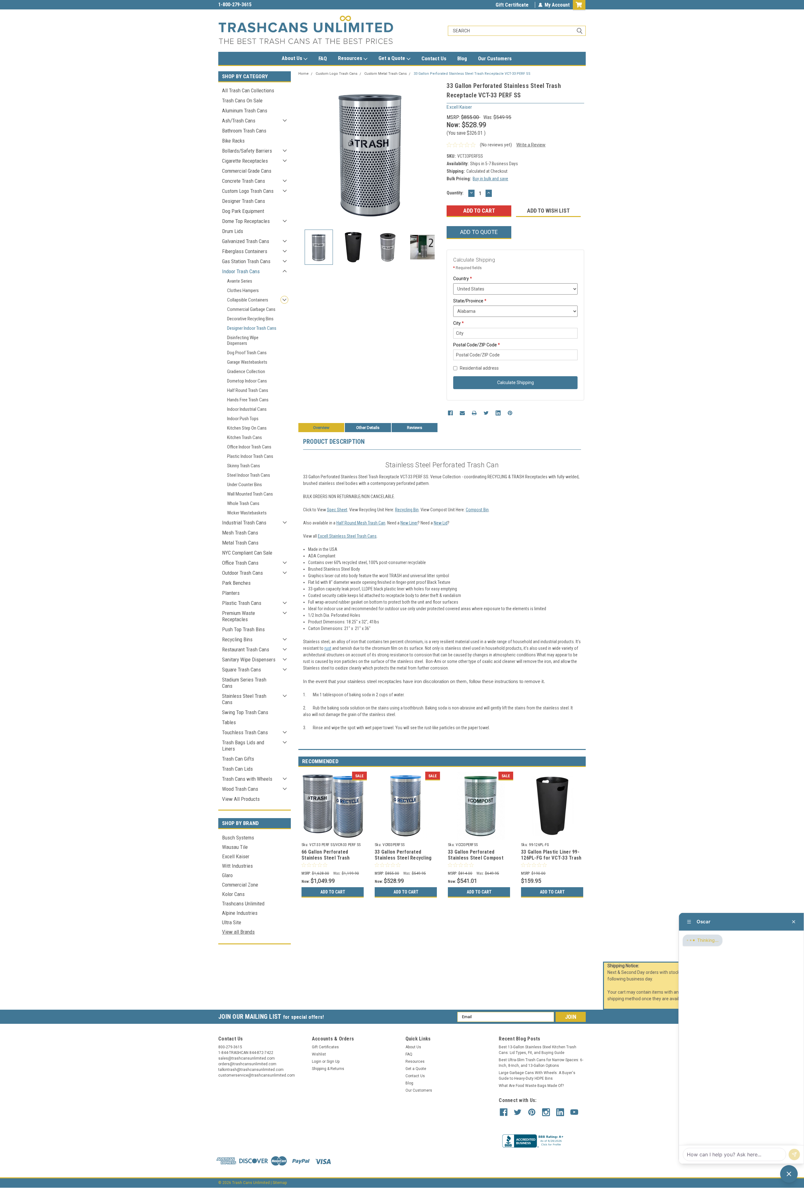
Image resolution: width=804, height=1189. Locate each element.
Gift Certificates (325, 1047)
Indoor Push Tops (242, 418)
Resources (350, 58)
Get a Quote (392, 58)
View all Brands (238, 932)
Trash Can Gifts (238, 759)
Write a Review (531, 144)
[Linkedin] (498, 412)
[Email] (462, 412)
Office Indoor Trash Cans (249, 447)
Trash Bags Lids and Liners (243, 745)
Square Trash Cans (241, 669)
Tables (229, 722)
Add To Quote (479, 232)
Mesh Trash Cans (240, 532)
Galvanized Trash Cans (245, 241)
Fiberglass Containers (244, 251)
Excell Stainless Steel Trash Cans (347, 536)
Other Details (367, 427)
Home (303, 74)
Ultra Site (231, 922)
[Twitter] (486, 412)
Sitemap (280, 1183)
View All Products (241, 799)
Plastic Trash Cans (241, 603)
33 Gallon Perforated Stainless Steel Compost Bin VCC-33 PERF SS (475, 858)
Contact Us (433, 58)
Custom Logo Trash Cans (248, 191)
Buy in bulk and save (490, 178)
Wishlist (319, 1054)
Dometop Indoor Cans (247, 381)
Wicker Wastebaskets (247, 513)
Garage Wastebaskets (247, 362)
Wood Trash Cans (240, 789)
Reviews (414, 427)
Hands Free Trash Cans (248, 400)
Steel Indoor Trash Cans (248, 475)
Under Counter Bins (244, 484)
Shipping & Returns (328, 1069)
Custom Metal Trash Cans (385, 74)
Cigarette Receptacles (245, 161)
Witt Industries (237, 866)
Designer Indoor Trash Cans (251, 328)
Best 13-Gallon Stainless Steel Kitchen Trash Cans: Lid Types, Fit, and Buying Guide (537, 1050)
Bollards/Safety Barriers (247, 151)
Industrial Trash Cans (244, 522)
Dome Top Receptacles (246, 221)
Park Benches (236, 583)
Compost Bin (477, 509)
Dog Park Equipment (243, 211)
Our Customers (495, 58)
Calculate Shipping (515, 382)
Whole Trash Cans (243, 503)
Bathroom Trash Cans (244, 131)
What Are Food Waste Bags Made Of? (531, 1085)
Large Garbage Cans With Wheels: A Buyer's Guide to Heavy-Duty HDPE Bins (537, 1076)
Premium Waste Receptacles (238, 616)
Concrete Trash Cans (243, 181)
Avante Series (239, 281)
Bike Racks (233, 141)
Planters (231, 593)
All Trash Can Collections (248, 90)
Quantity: (455, 192)
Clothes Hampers (243, 290)
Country (462, 278)
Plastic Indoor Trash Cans (250, 456)
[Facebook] (450, 412)
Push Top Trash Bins (243, 629)
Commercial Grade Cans (246, 171)
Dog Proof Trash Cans (247, 353)
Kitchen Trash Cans (244, 437)
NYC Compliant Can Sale (247, 553)
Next (435, 152)
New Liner (409, 522)
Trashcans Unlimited (243, 903)
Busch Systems (238, 837)
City (458, 323)
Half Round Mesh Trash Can (360, 522)
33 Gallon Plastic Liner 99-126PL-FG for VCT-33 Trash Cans (551, 858)
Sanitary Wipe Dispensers (248, 659)
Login (316, 1061)
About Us (292, 58)
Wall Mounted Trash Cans (250, 494)
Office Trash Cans (240, 563)
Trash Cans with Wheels (247, 779)
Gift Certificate (512, 5)
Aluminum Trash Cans (244, 110)
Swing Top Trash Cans (245, 712)
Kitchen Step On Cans (247, 428)
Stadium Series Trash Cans (244, 682)
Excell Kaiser (235, 856)
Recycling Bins (237, 639)
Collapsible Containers (247, 300)
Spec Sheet (337, 509)
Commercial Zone (240, 885)
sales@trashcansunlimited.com (251, 5)
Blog (462, 58)
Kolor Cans (233, 894)
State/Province (469, 300)
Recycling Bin (407, 509)
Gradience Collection (246, 371)
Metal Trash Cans (240, 543)
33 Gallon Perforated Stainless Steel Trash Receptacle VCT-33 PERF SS (472, 74)
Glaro (227, 875)
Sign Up (333, 1061)
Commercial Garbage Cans (251, 309)
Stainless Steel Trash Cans (244, 699)
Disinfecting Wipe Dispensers (242, 340)
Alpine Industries (240, 913)
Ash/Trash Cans (238, 120)
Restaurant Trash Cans (245, 649)
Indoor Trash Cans (241, 271)
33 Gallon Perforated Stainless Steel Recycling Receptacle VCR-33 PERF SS (403, 861)
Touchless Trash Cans (245, 732)
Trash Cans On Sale (242, 100)
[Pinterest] (510, 412)
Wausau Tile (235, 847)
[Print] (474, 412)
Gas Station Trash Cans (246, 261)
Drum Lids (232, 231)
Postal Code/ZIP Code (476, 344)
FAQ (322, 58)
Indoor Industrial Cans (247, 409)
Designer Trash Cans (243, 201)
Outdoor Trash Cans (242, 573)
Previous (304, 152)
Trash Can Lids (237, 769)
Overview (321, 427)
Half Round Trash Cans (247, 390)
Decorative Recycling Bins (250, 319)
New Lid (441, 522)
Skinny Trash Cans (243, 466)
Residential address (479, 368)
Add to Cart (332, 891)
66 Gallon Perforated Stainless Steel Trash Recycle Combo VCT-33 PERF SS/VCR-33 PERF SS (329, 861)
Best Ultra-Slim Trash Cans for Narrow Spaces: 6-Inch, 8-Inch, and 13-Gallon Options (541, 1063)
